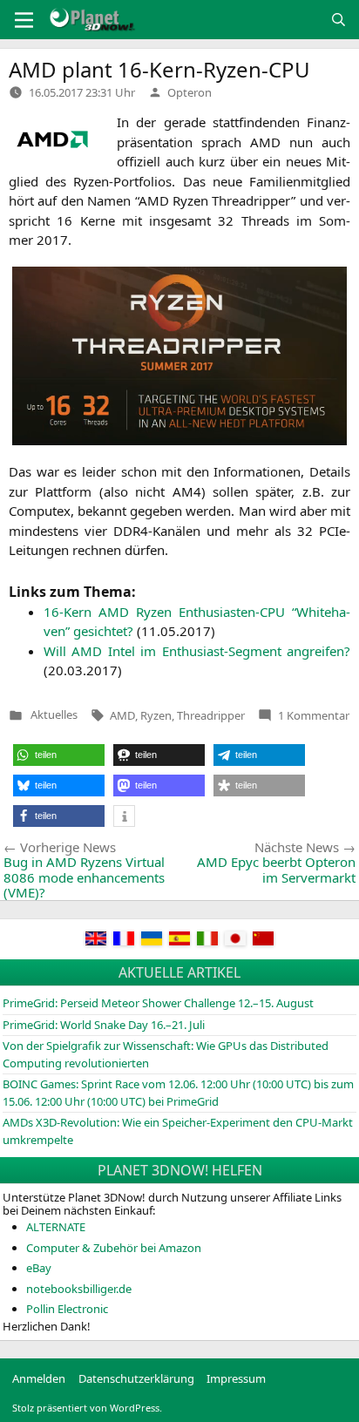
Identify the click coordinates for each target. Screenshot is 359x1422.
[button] (59, 755)
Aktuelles (54, 714)
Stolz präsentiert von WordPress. (87, 1407)
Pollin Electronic (67, 1309)
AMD (122, 715)
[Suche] (339, 19)
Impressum (236, 1378)
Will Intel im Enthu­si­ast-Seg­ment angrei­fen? (197, 651)
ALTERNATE (55, 1227)
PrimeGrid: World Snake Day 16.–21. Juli (104, 1025)
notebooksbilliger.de (79, 1289)
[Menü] (23, 20)
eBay (38, 1268)
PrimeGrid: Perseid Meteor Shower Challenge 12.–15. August (158, 1003)
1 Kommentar (313, 715)
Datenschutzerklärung (136, 1378)
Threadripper (211, 715)
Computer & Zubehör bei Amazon (113, 1248)
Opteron (189, 92)
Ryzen (156, 715)
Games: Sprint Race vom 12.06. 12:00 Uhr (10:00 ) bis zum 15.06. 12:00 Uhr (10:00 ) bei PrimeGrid (178, 1092)
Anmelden (38, 1378)
